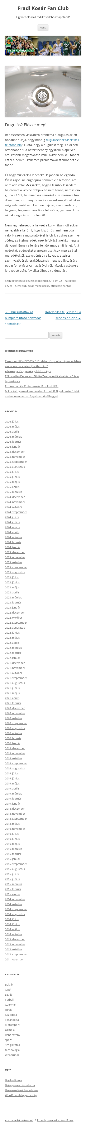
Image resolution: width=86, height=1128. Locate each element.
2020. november (15, 713)
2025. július (12, 472)
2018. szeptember (16, 818)
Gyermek (10, 1005)
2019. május (12, 783)
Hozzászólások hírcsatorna (21, 1090)
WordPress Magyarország (21, 1095)
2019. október (13, 758)
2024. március (13, 537)
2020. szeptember (16, 723)
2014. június (12, 924)
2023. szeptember (16, 567)
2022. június (12, 632)
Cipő (8, 989)
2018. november (15, 813)
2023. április (12, 592)
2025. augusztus (15, 467)
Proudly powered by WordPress (55, 1120)
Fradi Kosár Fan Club (43, 8)
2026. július (12, 421)
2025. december (15, 452)
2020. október (13, 718)
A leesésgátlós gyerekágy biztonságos (28, 371)
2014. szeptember (16, 909)
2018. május (12, 824)
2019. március (13, 793)
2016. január (12, 859)
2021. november (15, 668)
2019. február (13, 798)
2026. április (12, 431)
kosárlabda (12, 1020)
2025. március (13, 492)
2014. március (13, 934)
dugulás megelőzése (36, 286)
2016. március (13, 849)
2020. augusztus (15, 728)
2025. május (12, 482)
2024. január (12, 547)
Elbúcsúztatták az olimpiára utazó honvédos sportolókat (23, 318)
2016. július (12, 834)
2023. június (12, 582)
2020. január (12, 743)
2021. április (12, 698)
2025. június (12, 477)
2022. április (12, 643)
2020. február (13, 738)
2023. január (12, 607)
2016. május (12, 844)
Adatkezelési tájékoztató (19, 1120)
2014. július (12, 919)
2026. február (13, 441)
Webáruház (12, 1055)
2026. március (13, 436)
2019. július (12, 773)
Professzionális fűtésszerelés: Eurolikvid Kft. (31, 386)
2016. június (12, 839)
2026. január (12, 446)
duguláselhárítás (61, 286)
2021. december (15, 663)
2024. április (12, 532)
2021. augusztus (15, 683)
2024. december (15, 497)
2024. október (13, 507)
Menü (43, 27)
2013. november (15, 944)
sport (8, 1040)
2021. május (12, 693)
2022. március (13, 648)
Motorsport (12, 1025)
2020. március (13, 733)
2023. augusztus (15, 572)
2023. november (15, 557)
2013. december (15, 939)
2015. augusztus (15, 869)
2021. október (13, 673)
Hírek (8, 1010)
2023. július (12, 577)
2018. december (15, 808)
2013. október (13, 949)
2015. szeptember (16, 864)
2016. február (13, 854)
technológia (12, 1050)
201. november (14, 959)
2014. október (13, 904)
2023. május (12, 587)
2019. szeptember (16, 763)
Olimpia (10, 1030)
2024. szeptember (16, 512)
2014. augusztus (15, 914)
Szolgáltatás (12, 1045)
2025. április (12, 487)
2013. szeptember (16, 954)
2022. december (15, 612)
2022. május (12, 638)
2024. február (13, 542)
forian (18, 281)
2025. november (15, 457)
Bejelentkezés (13, 1080)
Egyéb (9, 286)
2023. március (13, 597)
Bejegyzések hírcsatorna (20, 1085)
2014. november (15, 899)
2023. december (15, 552)
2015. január (12, 894)
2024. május (12, 527)
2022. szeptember (16, 622)
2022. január (12, 658)
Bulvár (9, 984)
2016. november (15, 829)
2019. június (12, 778)
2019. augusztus (15, 768)
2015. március (13, 884)
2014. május (12, 929)
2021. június (12, 688)
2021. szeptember (16, 678)
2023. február (13, 602)
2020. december (15, 708)
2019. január (12, 803)
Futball (9, 999)
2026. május (12, 426)
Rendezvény (12, 1035)
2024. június (12, 522)
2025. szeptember (16, 462)
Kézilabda (11, 1015)
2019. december (15, 748)
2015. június (12, 879)
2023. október (13, 562)
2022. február (13, 653)
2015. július (12, 874)
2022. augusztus (15, 627)
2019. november (15, 753)
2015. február (13, 889)
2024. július (12, 517)
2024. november (15, 502)
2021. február (13, 703)
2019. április (12, 788)
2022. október (13, 617)
